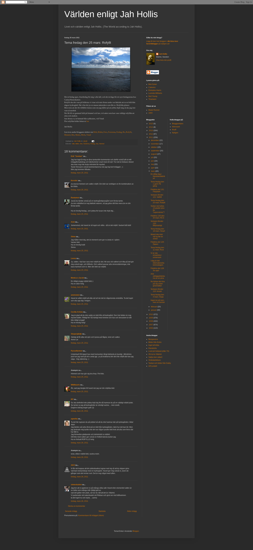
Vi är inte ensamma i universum (156, 255)
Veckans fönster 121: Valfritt (157, 196)
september (155, 151)
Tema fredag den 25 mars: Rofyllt (158, 201)
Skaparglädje (76, 334)
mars (153, 171)
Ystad (88, 135)
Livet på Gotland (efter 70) (158, 351)
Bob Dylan (152, 84)
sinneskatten (76, 485)
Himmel (67, 135)
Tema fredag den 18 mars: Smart (158, 230)
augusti (154, 154)
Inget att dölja (153, 345)
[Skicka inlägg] (93, 141)
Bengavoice (153, 339)
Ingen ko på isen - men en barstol (158, 301)
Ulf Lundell (152, 366)
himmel (101, 144)
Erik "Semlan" (77, 156)
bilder (77, 144)
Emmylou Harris (154, 90)
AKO (73, 465)
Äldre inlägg (132, 511)
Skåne (77, 135)
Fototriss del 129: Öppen (157, 243)
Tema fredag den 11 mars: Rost (157, 249)
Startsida (102, 511)
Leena (73, 258)
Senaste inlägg (71, 511)
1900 (150, 113)
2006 (151, 328)
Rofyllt (129, 132)
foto (81, 144)
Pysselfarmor (76, 351)
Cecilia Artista (77, 312)
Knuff (174, 130)
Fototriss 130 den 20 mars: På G (157, 217)
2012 (151, 134)
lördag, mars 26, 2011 (79, 411)
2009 (151, 318)
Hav (73, 135)
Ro (124, 132)
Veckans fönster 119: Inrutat (157, 290)
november (155, 144)
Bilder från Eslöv (154, 342)
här (87, 121)
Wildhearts (75, 385)
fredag (92, 144)
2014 (151, 127)
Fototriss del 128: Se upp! (157, 269)
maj (152, 164)
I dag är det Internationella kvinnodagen (157, 263)
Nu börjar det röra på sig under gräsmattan (158, 283)
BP (72, 399)
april (153, 168)
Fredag (119, 132)
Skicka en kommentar (76, 506)
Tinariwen (152, 99)
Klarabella (152, 348)
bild (73, 144)
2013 (151, 130)
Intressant (176, 127)
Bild (95, 132)
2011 (151, 137)
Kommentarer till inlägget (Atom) (91, 515)
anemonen (75, 295)
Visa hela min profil (163, 60)
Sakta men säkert (155, 357)
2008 (151, 321)
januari (154, 310)
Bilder (100, 132)
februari (154, 307)
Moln (83, 135)
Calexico (151, 87)
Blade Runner (154, 110)
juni (152, 161)
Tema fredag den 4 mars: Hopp (157, 296)
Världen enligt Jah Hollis (111, 14)
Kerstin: (74, 181)
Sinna (73, 237)
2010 (151, 314)
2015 (151, 124)
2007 (151, 325)
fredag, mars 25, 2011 (79, 173)
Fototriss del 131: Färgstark (157, 190)
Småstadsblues (154, 360)
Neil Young (152, 96)
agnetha (74, 419)
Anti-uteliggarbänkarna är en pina (158, 276)
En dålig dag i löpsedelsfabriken (158, 176)
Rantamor (75, 198)
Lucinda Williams (155, 93)
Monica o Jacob (77, 278)
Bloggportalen (177, 124)
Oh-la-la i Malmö (155, 354)
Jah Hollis (163, 54)
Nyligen (175, 133)
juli (152, 157)
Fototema (112, 132)
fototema (86, 144)
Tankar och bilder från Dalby (159, 363)
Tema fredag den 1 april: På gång (157, 184)
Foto (105, 132)
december (155, 140)
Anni (73, 222)
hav (97, 144)
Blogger (136, 531)
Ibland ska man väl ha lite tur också (157, 236)
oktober (154, 147)
